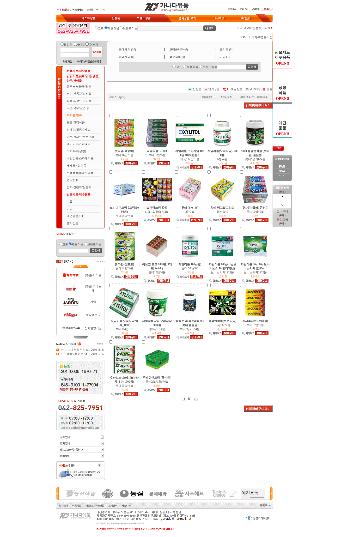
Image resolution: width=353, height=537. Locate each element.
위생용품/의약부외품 (80, 173)
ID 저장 (93, 44)
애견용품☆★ (75, 216)
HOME (244, 37)
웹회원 (68, 44)
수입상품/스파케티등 (80, 158)
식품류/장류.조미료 (79, 101)
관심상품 (282, 219)
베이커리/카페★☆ (79, 144)
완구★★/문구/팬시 (79, 86)
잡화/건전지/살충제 (79, 187)
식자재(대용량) (76, 151)
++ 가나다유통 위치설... (76, 349)
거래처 (80, 44)
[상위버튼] (80, 267)
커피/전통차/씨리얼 (79, 93)
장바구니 (282, 211)
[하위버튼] (80, 336)
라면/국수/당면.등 (78, 108)
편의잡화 (72, 180)
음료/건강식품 (76, 122)
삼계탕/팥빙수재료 (79, 129)
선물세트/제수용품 (79, 70)
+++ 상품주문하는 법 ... (75, 354)
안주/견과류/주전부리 (80, 137)
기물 (70, 201)
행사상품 (72, 223)
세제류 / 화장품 (76, 165)
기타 (70, 209)
